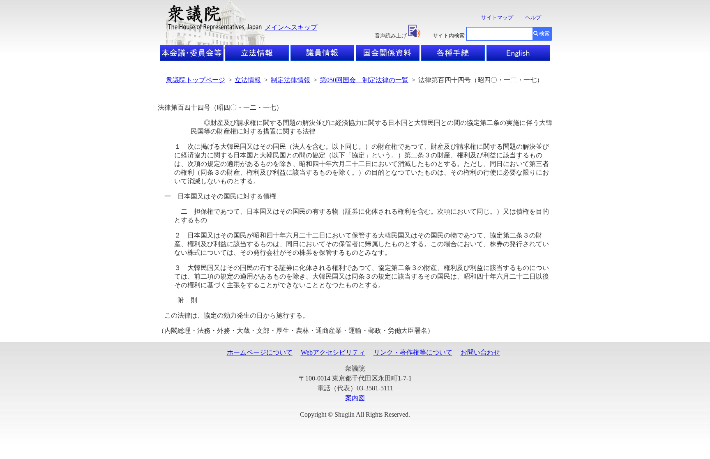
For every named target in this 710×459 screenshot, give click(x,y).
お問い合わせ (480, 352)
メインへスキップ (291, 27)
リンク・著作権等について (412, 352)
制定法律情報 (290, 79)
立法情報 (248, 79)
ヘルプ (533, 17)
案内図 (355, 397)
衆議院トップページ (195, 79)
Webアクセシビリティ (333, 352)
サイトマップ (497, 17)
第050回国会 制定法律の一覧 (364, 79)
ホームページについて (260, 352)
